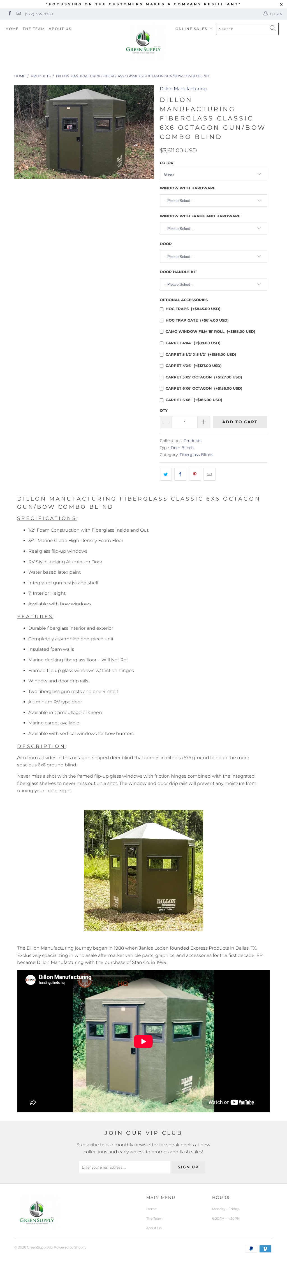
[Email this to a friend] (209, 474)
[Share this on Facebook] (180, 474)
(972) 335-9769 (39, 14)
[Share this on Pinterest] (195, 474)
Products (193, 440)
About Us (60, 29)
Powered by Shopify (70, 1247)
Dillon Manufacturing (183, 88)
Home (12, 29)
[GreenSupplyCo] (143, 42)
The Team (34, 29)
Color (166, 163)
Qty (164, 410)
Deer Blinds (182, 447)
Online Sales (192, 29)
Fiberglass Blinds (196, 454)
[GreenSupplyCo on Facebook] (9, 14)
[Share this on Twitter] (166, 474)
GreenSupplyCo (39, 1247)
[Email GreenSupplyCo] (18, 14)
